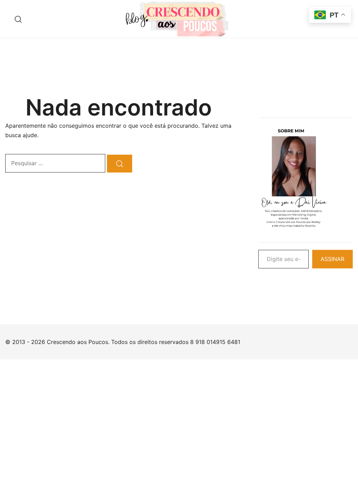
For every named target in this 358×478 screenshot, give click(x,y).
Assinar (332, 258)
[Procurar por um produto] (18, 19)
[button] (261, 70)
